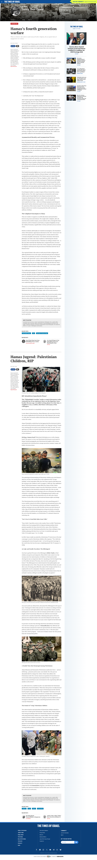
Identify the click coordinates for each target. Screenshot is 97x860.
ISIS (33, 333)
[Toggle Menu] (1, 1)
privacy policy (42, 832)
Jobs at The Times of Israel (45, 839)
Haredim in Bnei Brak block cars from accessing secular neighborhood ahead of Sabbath (81, 88)
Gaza (29, 808)
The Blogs (24, 6)
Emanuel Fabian (80, 73)
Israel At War (40, 808)
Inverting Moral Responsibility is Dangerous (33, 816)
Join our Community (78, 1)
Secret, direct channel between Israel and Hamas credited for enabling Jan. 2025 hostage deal (76, 49)
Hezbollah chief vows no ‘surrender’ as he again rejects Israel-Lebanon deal (81, 79)
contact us (42, 841)
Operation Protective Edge (42, 333)
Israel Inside (20, 834)
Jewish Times (21, 832)
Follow (24, 12)
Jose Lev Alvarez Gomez (30, 343)
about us (41, 834)
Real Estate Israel (22, 839)
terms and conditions (44, 830)
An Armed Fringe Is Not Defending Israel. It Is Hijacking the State (53, 342)
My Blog (23, 19)
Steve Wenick (28, 818)
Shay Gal (48, 344)
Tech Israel (20, 836)
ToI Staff (79, 91)
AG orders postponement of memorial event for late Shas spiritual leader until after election (81, 61)
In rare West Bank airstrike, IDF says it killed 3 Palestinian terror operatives (81, 70)
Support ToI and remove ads (90, 1)
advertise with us (43, 836)
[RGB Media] (49, 856)
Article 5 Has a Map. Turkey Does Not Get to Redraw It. (54, 816)
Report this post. (14, 66)
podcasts (20, 843)
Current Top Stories (76, 28)
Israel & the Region (22, 830)
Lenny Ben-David (33, 9)
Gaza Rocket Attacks (26, 333)
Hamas (34, 808)
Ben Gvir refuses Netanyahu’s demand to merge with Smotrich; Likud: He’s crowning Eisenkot (81, 97)
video (19, 845)
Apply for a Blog (82, 19)
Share (13, 46)
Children (24, 808)
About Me (30, 19)
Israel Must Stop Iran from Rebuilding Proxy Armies (32, 341)
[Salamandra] (60, 856)
